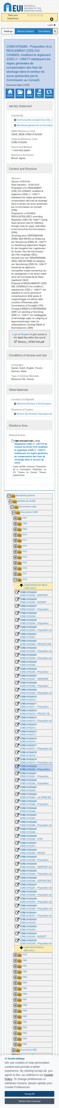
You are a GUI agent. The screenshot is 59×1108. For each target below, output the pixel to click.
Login (51, 24)
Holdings (8, 31)
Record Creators (25, 31)
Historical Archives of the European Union (37, 403)
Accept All (29, 1094)
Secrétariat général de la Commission (35, 125)
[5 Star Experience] (42, 15)
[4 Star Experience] (38, 15)
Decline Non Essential (29, 1101)
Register (25, 334)
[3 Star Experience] (35, 15)
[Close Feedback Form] (51, 19)
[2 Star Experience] (32, 15)
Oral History (44, 31)
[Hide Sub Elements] (9, 496)
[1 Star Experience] (29, 15)
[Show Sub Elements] (15, 518)
